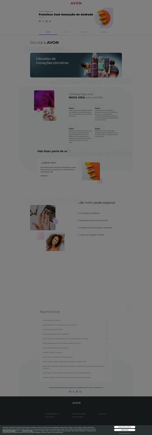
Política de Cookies (27, 431)
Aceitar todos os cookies (124, 427)
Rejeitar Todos (124, 430)
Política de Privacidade (9, 431)
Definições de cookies (124, 433)
